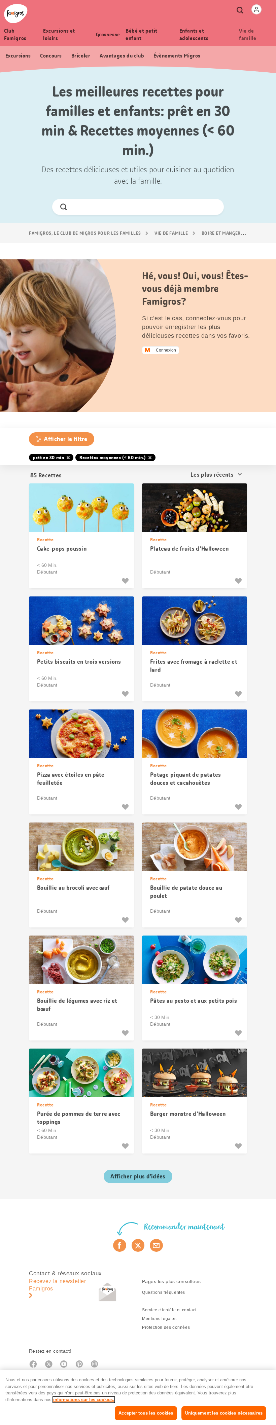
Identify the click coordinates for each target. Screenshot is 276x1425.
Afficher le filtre (65, 439)
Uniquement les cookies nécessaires (224, 1413)
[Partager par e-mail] (156, 1245)
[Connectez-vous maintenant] (256, 9)
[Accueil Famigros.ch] (16, 13)
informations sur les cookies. (83, 1399)
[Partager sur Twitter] (138, 1245)
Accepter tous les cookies (145, 1413)
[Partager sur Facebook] (119, 1245)
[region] (138, 1397)
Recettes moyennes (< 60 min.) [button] (112, 457)
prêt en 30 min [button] (48, 457)
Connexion (166, 350)
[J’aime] (126, 581)
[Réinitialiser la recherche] (213, 207)
